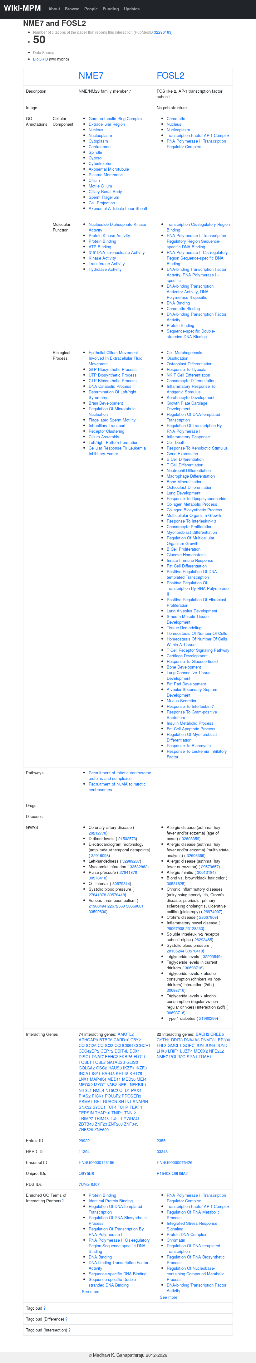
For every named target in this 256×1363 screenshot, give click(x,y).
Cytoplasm (98, 141)
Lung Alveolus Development (192, 611)
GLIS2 (132, 1062)
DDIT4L (121, 1051)
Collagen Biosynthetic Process (194, 510)
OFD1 (124, 1090)
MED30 (128, 1079)
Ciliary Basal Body (105, 191)
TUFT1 (116, 1118)
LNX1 (84, 1079)
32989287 (131, 861)
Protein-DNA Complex (186, 1234)
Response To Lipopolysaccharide (196, 498)
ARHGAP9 (88, 1040)
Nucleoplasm (100, 135)
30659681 (135, 906)
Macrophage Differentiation (191, 476)
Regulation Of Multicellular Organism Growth (190, 540)
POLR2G (177, 1056)
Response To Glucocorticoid (192, 661)
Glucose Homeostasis (187, 554)
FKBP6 (125, 1056)
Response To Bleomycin (189, 745)
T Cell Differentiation (185, 465)
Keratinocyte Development (190, 397)
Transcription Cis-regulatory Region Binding (198, 227)
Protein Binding (102, 241)
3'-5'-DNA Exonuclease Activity (117, 252)
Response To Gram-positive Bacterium (192, 714)
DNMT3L (209, 1040)
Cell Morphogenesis (184, 352)
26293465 (203, 939)
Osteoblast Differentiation (189, 364)
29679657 (210, 866)
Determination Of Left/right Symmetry (112, 394)
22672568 (116, 906)
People (91, 9)
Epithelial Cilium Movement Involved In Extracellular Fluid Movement (115, 358)
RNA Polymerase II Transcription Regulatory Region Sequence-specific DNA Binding (196, 241)
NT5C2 (112, 1090)
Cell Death (176, 442)
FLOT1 (139, 1056)
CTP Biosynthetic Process (113, 380)
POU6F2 (113, 1096)
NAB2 (111, 1085)
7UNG (84, 1184)
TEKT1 (136, 1107)
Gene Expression (182, 453)
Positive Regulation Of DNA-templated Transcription (192, 574)
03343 (162, 1151)
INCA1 (85, 1073)
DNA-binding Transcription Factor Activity (196, 317)
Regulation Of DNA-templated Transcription (193, 417)
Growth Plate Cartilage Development (187, 405)
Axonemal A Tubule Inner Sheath (118, 208)
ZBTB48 (86, 1124)
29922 (84, 1140)
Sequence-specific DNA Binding (117, 1274)
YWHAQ (131, 1118)
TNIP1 (117, 1113)
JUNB (210, 1045)
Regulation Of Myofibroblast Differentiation (192, 737)
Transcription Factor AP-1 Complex (198, 135)
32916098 (100, 855)
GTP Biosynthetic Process (113, 369)
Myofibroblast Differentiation (192, 532)
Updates (132, 9)
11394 (84, 1151)
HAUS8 (115, 1068)
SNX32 (85, 1107)
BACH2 (202, 1034)
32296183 (162, 32)
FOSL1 (85, 1062)
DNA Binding (178, 303)
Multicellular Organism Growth (194, 515)
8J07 (95, 1184)
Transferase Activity (107, 263)
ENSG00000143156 (96, 1162)
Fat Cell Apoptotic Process (191, 729)
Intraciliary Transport (107, 425)
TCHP (123, 1107)
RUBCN (110, 1101)
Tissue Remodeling (184, 627)
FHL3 (161, 1045)
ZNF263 (115, 1124)
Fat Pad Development (186, 684)
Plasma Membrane (106, 175)
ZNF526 (86, 1129)
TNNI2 (130, 1113)
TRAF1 (205, 1056)
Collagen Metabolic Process (192, 504)
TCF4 (111, 1107)
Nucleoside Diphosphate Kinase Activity (117, 227)
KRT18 (122, 1073)
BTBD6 (105, 1040)
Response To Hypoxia (186, 369)
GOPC (188, 1045)
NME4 (98, 1090)
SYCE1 (99, 1107)
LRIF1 (173, 1051)
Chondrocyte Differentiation (191, 380)
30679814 (121, 883)
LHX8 (162, 1051)
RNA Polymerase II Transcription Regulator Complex (196, 143)
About (54, 9)
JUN (200, 1045)
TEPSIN (86, 1113)
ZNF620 (101, 1129)
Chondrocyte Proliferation (189, 526)
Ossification (177, 358)
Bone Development (184, 667)
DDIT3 (177, 1040)
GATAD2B (116, 1062)
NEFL (123, 1085)
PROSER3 (131, 1096)
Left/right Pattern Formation (113, 442)
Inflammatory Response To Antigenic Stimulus (191, 389)
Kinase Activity (102, 258)
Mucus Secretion (182, 700)
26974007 (212, 911)
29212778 (97, 833)
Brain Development (106, 403)
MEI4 (141, 1079)
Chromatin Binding (183, 308)
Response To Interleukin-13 (191, 521)
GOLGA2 (87, 1068)
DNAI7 (98, 1056)
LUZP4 (186, 1051)
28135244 (175, 951)
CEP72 (107, 1051)
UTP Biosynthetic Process (113, 375)
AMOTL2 (126, 1034)
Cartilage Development (187, 656)
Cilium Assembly (104, 437)
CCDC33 (105, 1045)
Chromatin (176, 118)
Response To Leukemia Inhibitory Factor (197, 754)
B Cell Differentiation (185, 459)
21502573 (127, 838)
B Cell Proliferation (183, 549)
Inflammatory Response (188, 437)
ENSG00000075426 (174, 1162)
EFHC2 (111, 1056)
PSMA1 (86, 1101)
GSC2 (101, 1068)
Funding (111, 9)
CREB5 (217, 1034)
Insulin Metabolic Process (190, 723)
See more (90, 1291)
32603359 (190, 838)
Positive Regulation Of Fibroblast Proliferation (196, 602)
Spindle (95, 152)
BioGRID (40, 58)
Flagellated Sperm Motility (112, 420)
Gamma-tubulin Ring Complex (116, 118)
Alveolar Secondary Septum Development (192, 692)
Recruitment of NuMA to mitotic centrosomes (117, 786)
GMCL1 (174, 1045)
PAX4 (136, 1090)
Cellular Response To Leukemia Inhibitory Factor (117, 450)
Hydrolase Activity (105, 269)
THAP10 (102, 1113)
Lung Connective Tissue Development (188, 675)
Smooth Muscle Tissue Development (188, 619)
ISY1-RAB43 (103, 1073)
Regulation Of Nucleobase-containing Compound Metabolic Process (195, 1273)
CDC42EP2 (89, 1051)
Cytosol (95, 158)
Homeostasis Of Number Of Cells (197, 633)
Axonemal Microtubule (109, 169)
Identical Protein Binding (111, 1201)
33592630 (97, 911)
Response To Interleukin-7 (190, 706)
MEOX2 (86, 1085)
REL (98, 1101)
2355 (161, 1140)
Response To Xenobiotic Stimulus (197, 448)
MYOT (99, 1085)
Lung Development (183, 493)
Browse (72, 9)
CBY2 (135, 1040)
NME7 (91, 74)
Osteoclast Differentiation (189, 487)
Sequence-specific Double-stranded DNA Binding (191, 333)
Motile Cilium (100, 186)
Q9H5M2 (180, 1173)
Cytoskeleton (100, 163)
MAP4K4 (98, 1079)
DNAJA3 (191, 1040)
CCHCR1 (142, 1045)
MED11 (114, 1079)
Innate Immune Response (190, 560)
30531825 (175, 883)
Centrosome (100, 146)
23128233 (194, 928)
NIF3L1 (85, 1090)
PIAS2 (85, 1096)
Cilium (94, 180)
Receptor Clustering (106, 431)
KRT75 (136, 1073)
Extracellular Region (107, 124)
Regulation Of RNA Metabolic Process (193, 1214)
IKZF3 (141, 1068)
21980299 (208, 1018)
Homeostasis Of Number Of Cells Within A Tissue (197, 641)
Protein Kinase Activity (109, 235)
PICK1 (98, 1096)
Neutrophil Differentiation (189, 470)
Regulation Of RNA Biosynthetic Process (118, 1220)
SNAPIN (140, 1101)
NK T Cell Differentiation (188, 375)
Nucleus (96, 130)
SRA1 (192, 1056)
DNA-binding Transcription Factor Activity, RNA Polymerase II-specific (196, 274)
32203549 (211, 956)
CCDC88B (124, 1045)
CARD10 (121, 1040)
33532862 (138, 866)
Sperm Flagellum (104, 197)
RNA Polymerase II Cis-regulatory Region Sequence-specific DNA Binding (197, 257)
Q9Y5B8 (86, 1173)
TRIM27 (86, 1118)
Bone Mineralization (184, 481)
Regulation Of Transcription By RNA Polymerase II (194, 428)
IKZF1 (128, 1068)
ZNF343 (131, 1124)
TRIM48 (101, 1118)
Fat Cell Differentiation (187, 566)
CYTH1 (163, 1040)
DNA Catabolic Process (110, 386)
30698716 (193, 968)
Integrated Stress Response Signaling (192, 1226)
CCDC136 (87, 1045)
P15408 (163, 1173)
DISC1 (85, 1056)
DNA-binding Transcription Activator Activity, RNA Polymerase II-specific (190, 291)
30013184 (205, 872)
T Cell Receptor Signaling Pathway (198, 650)
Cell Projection (102, 203)
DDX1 (135, 1051)
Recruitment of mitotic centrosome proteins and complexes (120, 775)
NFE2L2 (216, 1051)
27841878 (128, 872)
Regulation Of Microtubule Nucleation (112, 411)
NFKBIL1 (138, 1085)
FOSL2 (171, 74)
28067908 (208, 917)
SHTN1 (124, 1101)
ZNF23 (101, 1124)
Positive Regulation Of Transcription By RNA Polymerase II (198, 588)
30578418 (97, 878)
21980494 (97, 906)
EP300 (224, 1040)
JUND (222, 1045)
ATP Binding (100, 247)
